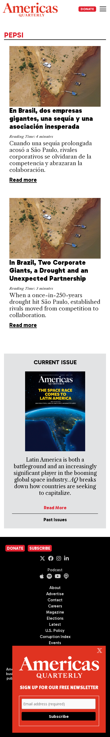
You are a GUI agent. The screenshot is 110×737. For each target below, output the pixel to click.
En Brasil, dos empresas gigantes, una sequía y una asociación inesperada (51, 118)
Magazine (55, 612)
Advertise (55, 593)
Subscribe (39, 548)
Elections (55, 618)
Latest (55, 624)
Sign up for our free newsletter (59, 687)
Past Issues (55, 519)
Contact (55, 600)
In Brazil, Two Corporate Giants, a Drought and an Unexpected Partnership (48, 270)
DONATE (87, 9)
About (55, 587)
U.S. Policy (55, 630)
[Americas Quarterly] (30, 9)
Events (55, 642)
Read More (55, 507)
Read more (23, 179)
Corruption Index (55, 636)
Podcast (55, 570)
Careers (55, 606)
